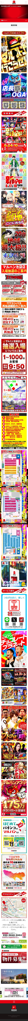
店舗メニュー (4, 20)
